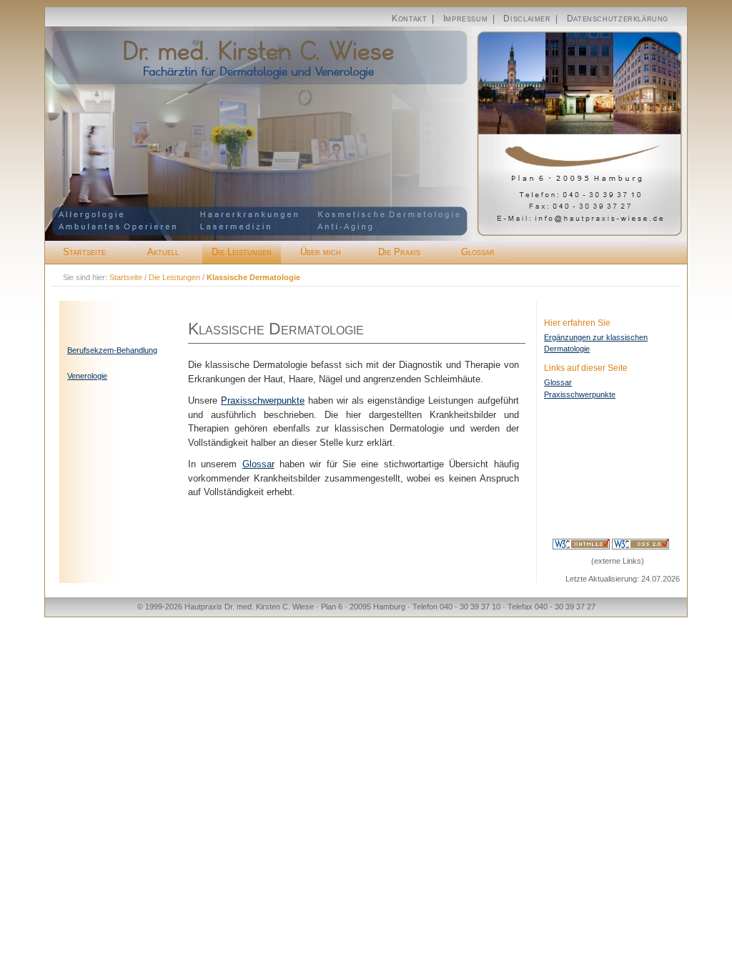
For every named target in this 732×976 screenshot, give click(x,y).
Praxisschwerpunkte (579, 394)
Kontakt (409, 19)
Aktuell (163, 252)
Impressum (465, 19)
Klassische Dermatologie (253, 277)
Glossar (478, 252)
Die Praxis (399, 252)
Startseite (84, 252)
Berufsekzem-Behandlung (112, 350)
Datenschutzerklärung (617, 19)
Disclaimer (526, 19)
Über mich (320, 252)
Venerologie (87, 376)
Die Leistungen (242, 252)
